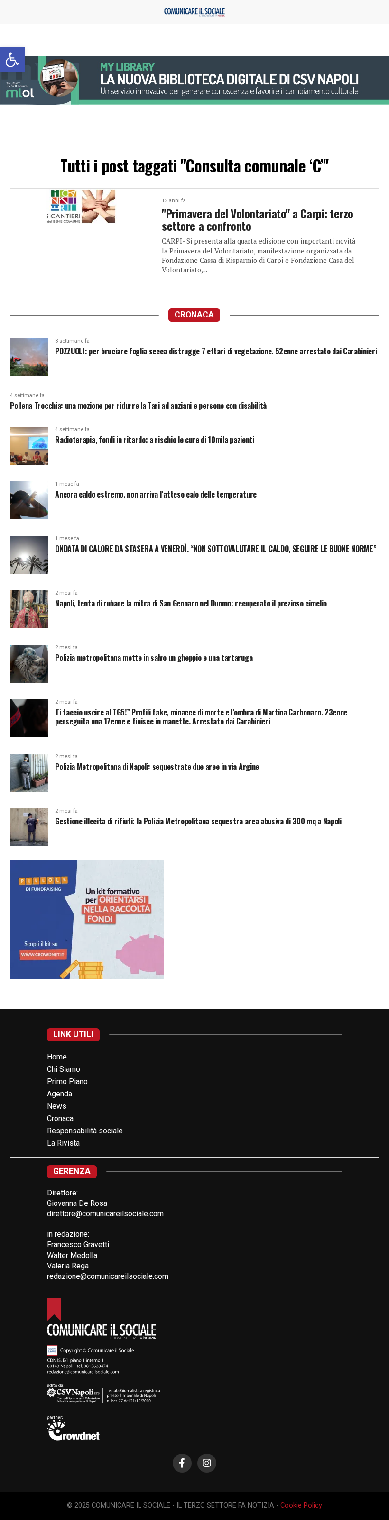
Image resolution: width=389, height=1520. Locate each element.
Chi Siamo (63, 1069)
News (56, 1106)
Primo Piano (67, 1081)
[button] (12, 59)
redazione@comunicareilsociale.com (107, 1276)
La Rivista (63, 1143)
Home (57, 1056)
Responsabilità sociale (85, 1130)
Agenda (59, 1093)
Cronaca (60, 1118)
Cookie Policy (301, 1506)
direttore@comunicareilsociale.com (105, 1213)
